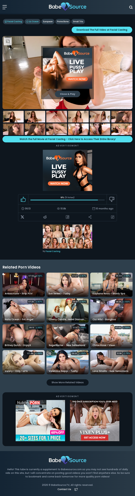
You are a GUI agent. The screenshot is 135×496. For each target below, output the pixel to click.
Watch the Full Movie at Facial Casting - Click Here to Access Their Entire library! (68, 139)
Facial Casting (14, 21)
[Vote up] (23, 199)
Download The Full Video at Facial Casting (102, 29)
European (48, 21)
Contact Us (64, 489)
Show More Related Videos (68, 382)
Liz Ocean (34, 21)
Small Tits (78, 21)
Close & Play (67, 94)
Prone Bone (63, 21)
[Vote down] (112, 199)
